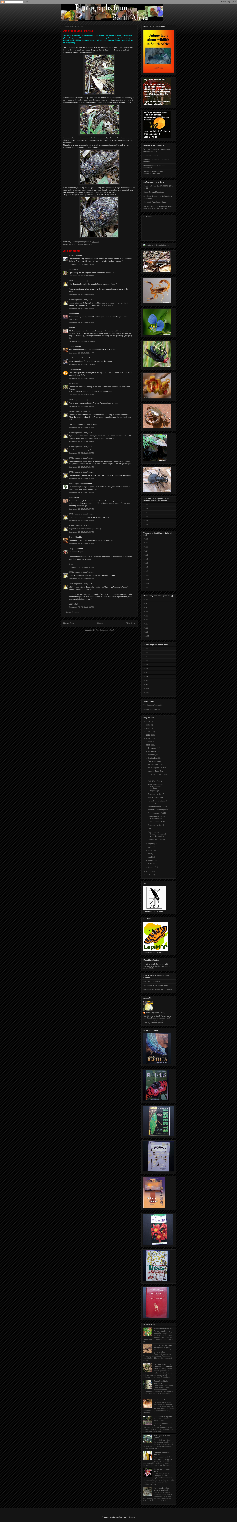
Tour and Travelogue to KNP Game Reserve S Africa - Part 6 (163, 1419)
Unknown (73, 369)
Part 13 (146, 587)
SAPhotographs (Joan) (78, 281)
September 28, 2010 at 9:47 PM (81, 509)
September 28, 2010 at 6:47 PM (81, 478)
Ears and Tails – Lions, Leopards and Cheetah (163, 1365)
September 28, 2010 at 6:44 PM (81, 453)
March (151, 860)
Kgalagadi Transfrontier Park (154, 202)
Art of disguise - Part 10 (157, 813)
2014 (148, 732)
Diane (71, 269)
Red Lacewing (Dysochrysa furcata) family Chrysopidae (157, 834)
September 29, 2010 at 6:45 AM (81, 532)
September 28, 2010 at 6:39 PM (81, 406)
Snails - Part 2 (159, 1400)
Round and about (154, 761)
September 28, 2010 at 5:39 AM (81, 276)
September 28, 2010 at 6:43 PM (81, 441)
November (152, 751)
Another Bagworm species (158, 810)
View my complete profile (153, 1023)
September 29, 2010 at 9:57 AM (81, 544)
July (150, 847)
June (150, 850)
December (152, 748)
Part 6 (145, 524)
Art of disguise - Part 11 (157, 768)
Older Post (131, 623)
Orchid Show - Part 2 (156, 794)
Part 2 (145, 508)
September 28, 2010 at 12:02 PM (82, 364)
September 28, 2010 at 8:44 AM (81, 295)
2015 (148, 728)
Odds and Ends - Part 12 (157, 774)
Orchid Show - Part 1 (156, 825)
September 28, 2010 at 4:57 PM (81, 395)
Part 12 (146, 583)
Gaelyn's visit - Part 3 (156, 797)
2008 (148, 875)
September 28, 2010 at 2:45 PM (81, 378)
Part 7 (145, 563)
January (151, 867)
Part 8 (145, 567)
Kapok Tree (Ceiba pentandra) (161, 1382)
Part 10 (146, 575)
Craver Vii (73, 346)
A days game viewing (151, 709)
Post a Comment (72, 612)
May (150, 854)
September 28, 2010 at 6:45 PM (81, 467)
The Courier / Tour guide (153, 705)
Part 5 (145, 520)
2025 (148, 722)
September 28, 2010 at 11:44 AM (82, 353)
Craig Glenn (74, 549)
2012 (148, 738)
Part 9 (145, 571)
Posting (151, 778)
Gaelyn (72, 497)
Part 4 (145, 516)
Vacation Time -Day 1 (156, 771)
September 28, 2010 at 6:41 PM (81, 428)
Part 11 (146, 579)
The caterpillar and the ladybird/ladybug (156, 817)
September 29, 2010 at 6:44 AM (81, 520)
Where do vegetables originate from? (162, 1453)
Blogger (132, 1517)
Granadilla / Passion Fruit (163, 1328)
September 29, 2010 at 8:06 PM (81, 607)
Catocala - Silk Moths (151, 981)
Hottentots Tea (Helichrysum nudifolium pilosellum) (154, 172)
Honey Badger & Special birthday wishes (157, 802)
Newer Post (68, 623)
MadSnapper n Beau (77, 358)
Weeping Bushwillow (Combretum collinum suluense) (156, 150)
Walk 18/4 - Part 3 (155, 781)
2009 (148, 871)
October (151, 755)
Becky (71, 383)
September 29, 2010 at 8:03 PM (81, 579)
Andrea (72, 314)
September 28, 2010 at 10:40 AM (82, 341)
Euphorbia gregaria (150, 155)
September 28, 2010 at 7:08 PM (81, 493)
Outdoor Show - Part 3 (156, 822)
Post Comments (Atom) (105, 630)
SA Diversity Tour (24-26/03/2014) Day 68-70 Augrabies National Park (158, 207)
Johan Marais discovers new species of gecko (163, 1346)
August (151, 844)
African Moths (148, 968)
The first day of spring (156, 839)
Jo (70, 327)
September (152, 758)
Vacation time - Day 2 (156, 764)
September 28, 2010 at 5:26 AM (81, 264)
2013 (148, 735)
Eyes (150, 828)
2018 (148, 725)
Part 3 (145, 512)
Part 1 (145, 504)
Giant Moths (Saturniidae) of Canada (157, 989)
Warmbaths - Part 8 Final (157, 806)
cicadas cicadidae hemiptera (80, 244)
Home (100, 623)
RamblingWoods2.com (78, 484)
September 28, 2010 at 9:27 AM (81, 323)
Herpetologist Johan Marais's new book (161, 1489)
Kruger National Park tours (153, 192)
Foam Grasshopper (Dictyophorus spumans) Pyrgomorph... (155, 787)
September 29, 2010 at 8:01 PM (81, 567)
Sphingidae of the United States (155, 985)
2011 (148, 742)
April (150, 857)
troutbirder (73, 255)
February (152, 864)
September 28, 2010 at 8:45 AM (81, 309)
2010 (148, 745)
